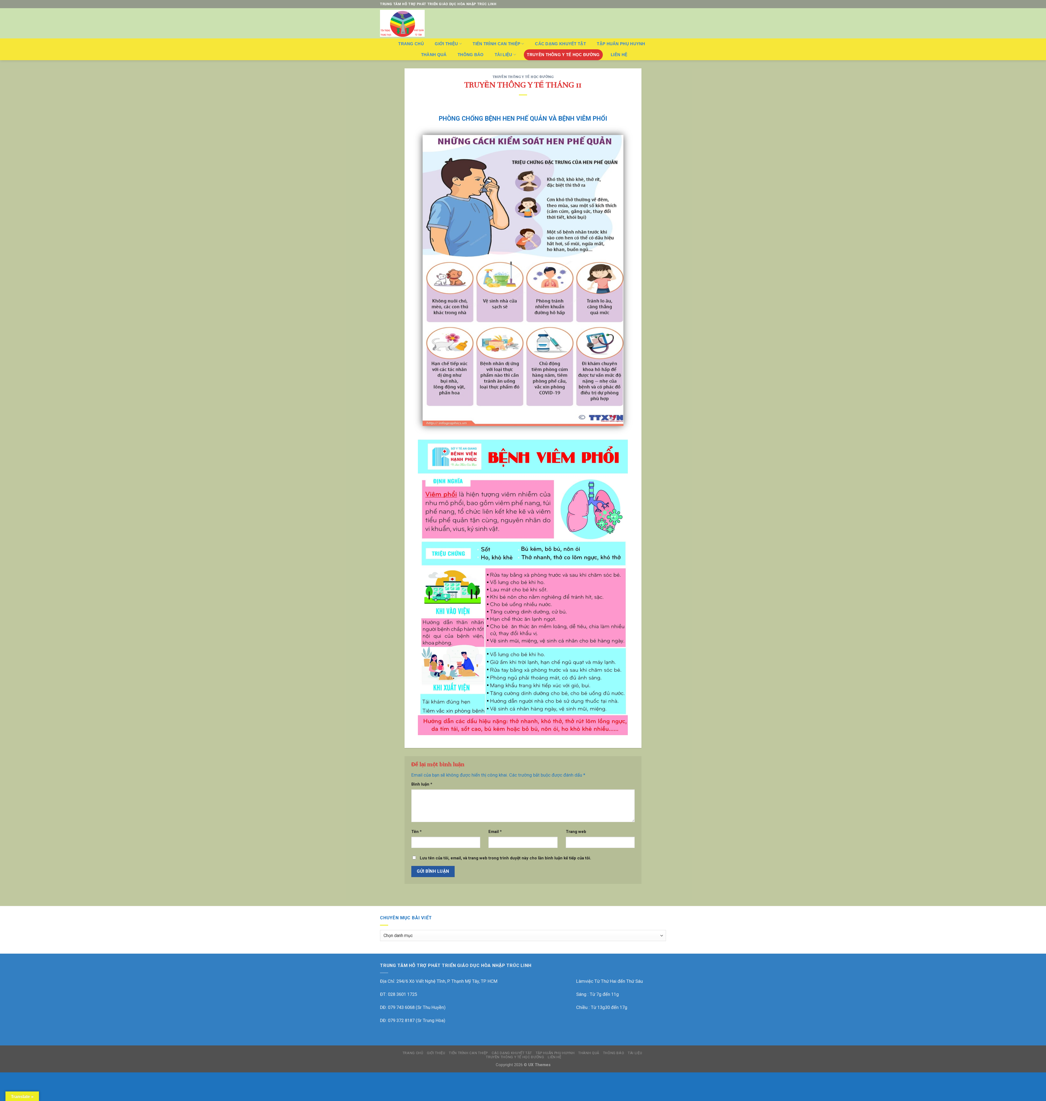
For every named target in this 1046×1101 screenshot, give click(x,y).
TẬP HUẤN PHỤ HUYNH (621, 43)
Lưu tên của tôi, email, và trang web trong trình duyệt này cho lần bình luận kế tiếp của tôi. (505, 858)
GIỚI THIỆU (446, 43)
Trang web (576, 831)
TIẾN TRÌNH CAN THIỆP (496, 43)
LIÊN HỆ (619, 54)
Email (495, 831)
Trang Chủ (411, 43)
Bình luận (421, 784)
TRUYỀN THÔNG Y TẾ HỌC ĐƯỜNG (563, 54)
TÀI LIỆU (503, 54)
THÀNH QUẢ (434, 54)
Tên (416, 831)
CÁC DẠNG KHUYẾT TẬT (560, 43)
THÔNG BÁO (471, 54)
